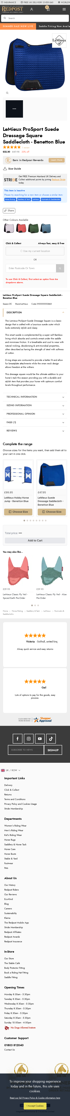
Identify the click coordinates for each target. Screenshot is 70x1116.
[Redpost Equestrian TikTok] (51, 739)
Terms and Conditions (14, 799)
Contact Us (9, 1050)
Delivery (8, 785)
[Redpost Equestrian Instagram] (29, 739)
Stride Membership (13, 809)
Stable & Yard (10, 859)
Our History (9, 885)
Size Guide (14, 169)
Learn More (56, 160)
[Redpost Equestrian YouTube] (40, 739)
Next (64, 492)
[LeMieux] (59, 40)
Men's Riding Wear (13, 830)
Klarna (7, 918)
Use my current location (36, 251)
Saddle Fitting (10, 977)
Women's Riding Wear (15, 826)
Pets (6, 868)
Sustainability (10, 913)
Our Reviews (10, 894)
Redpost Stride (58, 180)
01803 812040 (14, 1045)
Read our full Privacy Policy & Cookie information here (35, 1098)
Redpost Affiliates (12, 932)
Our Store (9, 958)
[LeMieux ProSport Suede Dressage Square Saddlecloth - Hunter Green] (33, 228)
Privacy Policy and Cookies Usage (20, 804)
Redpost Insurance (13, 941)
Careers (8, 909)
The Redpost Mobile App (16, 923)
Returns (7, 795)
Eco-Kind (8, 899)
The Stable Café (12, 963)
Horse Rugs (9, 840)
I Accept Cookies (35, 1106)
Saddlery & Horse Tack (15, 844)
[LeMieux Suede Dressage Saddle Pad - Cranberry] (21, 228)
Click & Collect (11, 790)
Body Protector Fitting (14, 968)
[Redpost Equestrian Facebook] (17, 739)
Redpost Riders (11, 890)
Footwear (8, 863)
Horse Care (9, 849)
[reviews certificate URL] (35, 719)
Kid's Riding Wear (13, 835)
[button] (9, 210)
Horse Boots (10, 854)
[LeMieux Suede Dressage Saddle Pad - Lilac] (9, 228)
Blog (6, 904)
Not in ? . (29, 275)
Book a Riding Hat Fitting (16, 973)
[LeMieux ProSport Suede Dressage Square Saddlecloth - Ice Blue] (45, 228)
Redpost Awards (12, 937)
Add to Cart (35, 540)
